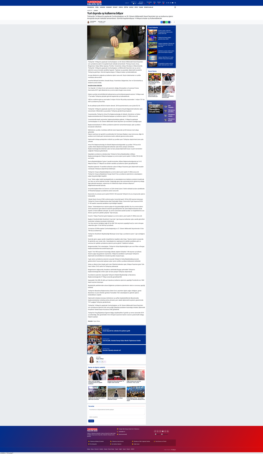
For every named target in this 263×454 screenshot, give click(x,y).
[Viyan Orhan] (91, 359)
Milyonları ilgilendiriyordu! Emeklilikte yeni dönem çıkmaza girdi (168, 95)
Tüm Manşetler (93, 444)
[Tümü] (174, 71)
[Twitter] (102, 362)
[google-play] (164, 434)
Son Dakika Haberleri (116, 444)
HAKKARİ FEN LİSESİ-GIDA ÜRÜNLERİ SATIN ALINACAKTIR (154, 82)
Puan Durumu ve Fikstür (161, 441)
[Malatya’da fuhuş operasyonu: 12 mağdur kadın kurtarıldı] (117, 374)
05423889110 (122, 431)
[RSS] (168, 431)
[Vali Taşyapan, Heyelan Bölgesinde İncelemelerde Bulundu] (165, 106)
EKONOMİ (109, 7)
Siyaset (105, 449)
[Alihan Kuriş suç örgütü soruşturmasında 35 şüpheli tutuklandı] (97, 374)
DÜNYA (121, 7)
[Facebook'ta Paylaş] (162, 22)
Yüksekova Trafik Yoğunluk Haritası (142, 441)
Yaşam (116, 449)
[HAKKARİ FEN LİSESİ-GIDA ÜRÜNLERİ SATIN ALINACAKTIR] (154, 77)
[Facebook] (100, 362)
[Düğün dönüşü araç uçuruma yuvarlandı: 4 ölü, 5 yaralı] (136, 374)
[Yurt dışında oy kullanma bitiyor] (116, 42)
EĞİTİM (126, 7)
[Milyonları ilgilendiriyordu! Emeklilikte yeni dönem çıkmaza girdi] (168, 89)
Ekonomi (97, 449)
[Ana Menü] (175, 7)
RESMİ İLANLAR (148, 7)
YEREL (97, 7)
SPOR (136, 7)
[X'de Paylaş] (164, 22)
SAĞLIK (131, 7)
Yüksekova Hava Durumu (118, 441)
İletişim (128, 449)
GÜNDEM (102, 7)
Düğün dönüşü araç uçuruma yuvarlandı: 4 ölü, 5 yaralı (134, 382)
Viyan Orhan (100, 359)
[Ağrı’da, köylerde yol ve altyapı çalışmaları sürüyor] (117, 391)
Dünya (88, 449)
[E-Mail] (97, 362)
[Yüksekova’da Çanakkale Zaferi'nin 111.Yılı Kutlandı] (165, 111)
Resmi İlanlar (111, 449)
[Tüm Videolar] (174, 102)
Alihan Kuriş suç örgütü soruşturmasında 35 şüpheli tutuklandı (95, 382)
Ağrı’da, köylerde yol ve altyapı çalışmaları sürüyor (115, 398)
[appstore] (158, 434)
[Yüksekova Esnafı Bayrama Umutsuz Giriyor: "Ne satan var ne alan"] (165, 119)
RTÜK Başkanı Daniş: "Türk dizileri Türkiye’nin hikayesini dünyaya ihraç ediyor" (136, 399)
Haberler (89, 10)
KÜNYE (132, 449)
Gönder (91, 421)
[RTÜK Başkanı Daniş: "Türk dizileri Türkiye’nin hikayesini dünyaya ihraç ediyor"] (136, 391)
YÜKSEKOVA (90, 7)
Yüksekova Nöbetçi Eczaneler (97, 441)
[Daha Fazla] (169, 22)
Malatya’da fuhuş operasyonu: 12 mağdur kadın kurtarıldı (116, 382)
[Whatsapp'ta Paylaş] (166, 22)
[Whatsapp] (165, 431)
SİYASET (115, 7)
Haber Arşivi (136, 444)
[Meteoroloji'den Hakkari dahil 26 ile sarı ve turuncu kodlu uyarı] (154, 89)
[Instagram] (105, 362)
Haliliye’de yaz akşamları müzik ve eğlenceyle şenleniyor (96, 398)
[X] (157, 431)
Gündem (96, 10)
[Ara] (175, 3)
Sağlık (120, 449)
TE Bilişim (173, 449)
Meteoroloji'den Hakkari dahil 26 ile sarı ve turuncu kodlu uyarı (154, 95)
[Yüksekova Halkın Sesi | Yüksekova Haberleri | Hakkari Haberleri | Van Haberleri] (94, 2)
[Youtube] (163, 431)
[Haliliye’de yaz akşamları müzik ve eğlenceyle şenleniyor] (97, 391)
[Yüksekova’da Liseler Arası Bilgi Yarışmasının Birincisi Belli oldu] (165, 115)
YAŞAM (141, 7)
